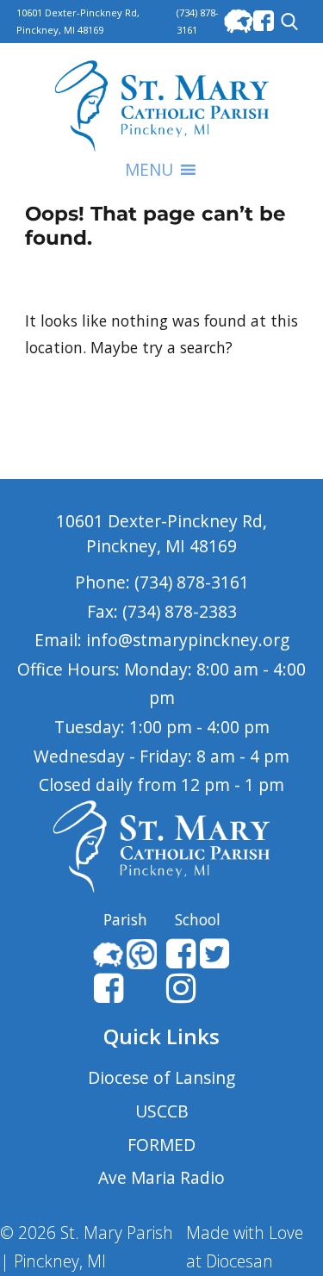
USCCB (162, 1111)
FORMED (161, 1144)
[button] (149, 169)
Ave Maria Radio (161, 1177)
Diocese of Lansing (161, 1077)
